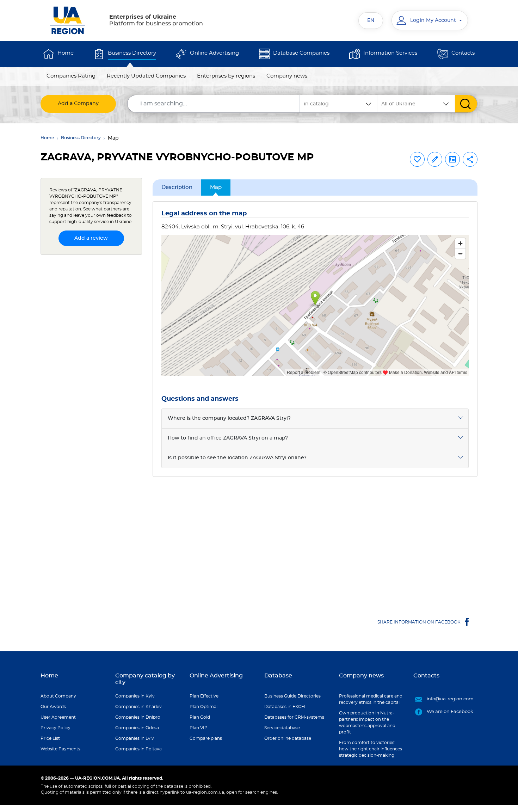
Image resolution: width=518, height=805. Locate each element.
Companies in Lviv (134, 738)
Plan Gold (200, 717)
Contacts (463, 53)
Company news (286, 76)
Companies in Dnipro (137, 717)
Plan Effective (204, 696)
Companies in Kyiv (135, 696)
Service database (282, 728)
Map (216, 187)
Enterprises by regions (226, 76)
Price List (50, 738)
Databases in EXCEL (285, 707)
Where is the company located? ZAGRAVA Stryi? (229, 418)
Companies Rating (71, 76)
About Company (58, 696)
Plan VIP (199, 728)
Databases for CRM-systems (294, 717)
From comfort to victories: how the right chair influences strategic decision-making (370, 749)
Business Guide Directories (292, 696)
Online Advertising (214, 53)
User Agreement (58, 717)
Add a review (91, 238)
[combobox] (416, 103)
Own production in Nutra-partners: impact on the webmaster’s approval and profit (367, 722)
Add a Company (78, 103)
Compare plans (206, 738)
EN (370, 20)
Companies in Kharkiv (138, 707)
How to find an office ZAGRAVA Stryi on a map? (228, 438)
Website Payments (60, 749)
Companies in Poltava (138, 749)
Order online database (287, 738)
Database (278, 675)
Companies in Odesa (137, 728)
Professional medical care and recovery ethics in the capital (370, 699)
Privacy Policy (55, 728)
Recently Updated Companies (146, 76)
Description (176, 187)
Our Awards (53, 707)
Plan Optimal (203, 707)
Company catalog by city (145, 679)
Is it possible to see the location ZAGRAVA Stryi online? (237, 457)
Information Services (390, 53)
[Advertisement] (315, 543)
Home (65, 53)
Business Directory (132, 53)
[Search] (466, 103)
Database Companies (301, 53)
